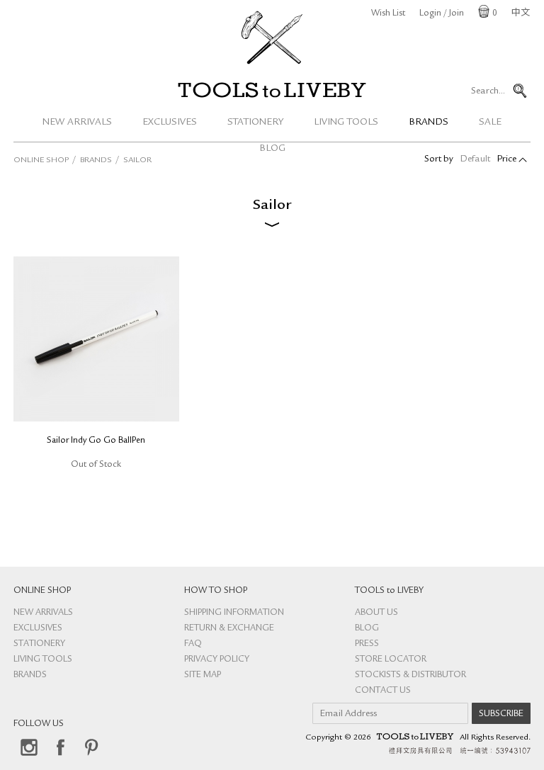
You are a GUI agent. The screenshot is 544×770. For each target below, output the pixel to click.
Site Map (202, 675)
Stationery (255, 123)
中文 (520, 13)
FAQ (193, 644)
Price (506, 159)
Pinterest (91, 747)
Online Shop (41, 161)
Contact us (383, 691)
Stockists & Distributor (410, 675)
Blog (367, 628)
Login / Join (441, 13)
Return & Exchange (229, 628)
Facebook (60, 747)
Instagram (29, 747)
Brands (428, 123)
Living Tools (346, 123)
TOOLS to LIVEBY (272, 90)
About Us (376, 613)
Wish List (388, 13)
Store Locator (390, 659)
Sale (490, 123)
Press (367, 644)
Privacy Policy (216, 659)
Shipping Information (234, 613)
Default (475, 159)
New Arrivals (77, 123)
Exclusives (169, 123)
